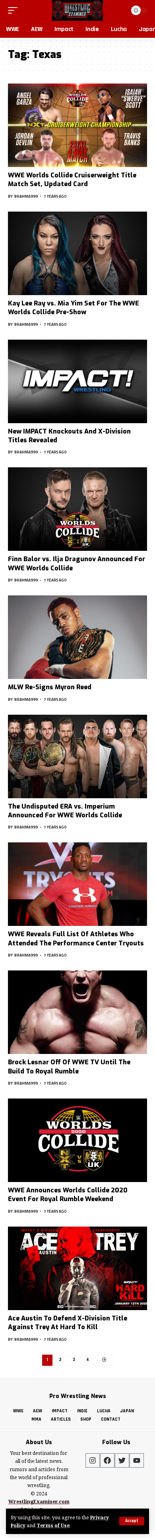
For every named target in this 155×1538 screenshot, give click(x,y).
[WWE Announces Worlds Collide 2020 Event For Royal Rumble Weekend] (77, 1140)
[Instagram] (92, 1460)
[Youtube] (137, 1460)
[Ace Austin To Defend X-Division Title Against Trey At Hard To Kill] (77, 1268)
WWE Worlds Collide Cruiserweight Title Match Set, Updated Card (72, 179)
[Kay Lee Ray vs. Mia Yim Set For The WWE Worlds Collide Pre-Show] (77, 253)
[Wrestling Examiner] (77, 10)
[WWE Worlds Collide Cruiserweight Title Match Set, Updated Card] (77, 125)
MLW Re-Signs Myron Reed (49, 687)
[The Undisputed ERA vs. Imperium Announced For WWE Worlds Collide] (77, 756)
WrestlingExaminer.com (39, 1501)
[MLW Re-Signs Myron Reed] (77, 637)
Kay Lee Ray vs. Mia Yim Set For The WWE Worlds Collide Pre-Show (73, 307)
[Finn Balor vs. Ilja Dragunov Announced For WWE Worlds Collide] (77, 509)
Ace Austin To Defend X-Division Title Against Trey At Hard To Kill (67, 1322)
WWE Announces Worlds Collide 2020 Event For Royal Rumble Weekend (68, 1194)
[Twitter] (122, 1460)
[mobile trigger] (14, 10)
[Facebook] (107, 1460)
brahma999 (26, 196)
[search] (120, 10)
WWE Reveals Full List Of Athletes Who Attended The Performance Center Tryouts (76, 938)
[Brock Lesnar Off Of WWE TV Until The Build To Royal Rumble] (77, 1012)
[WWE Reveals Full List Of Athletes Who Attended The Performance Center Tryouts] (77, 884)
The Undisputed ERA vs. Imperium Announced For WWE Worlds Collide (65, 810)
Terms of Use (53, 1525)
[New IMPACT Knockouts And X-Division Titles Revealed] (77, 381)
